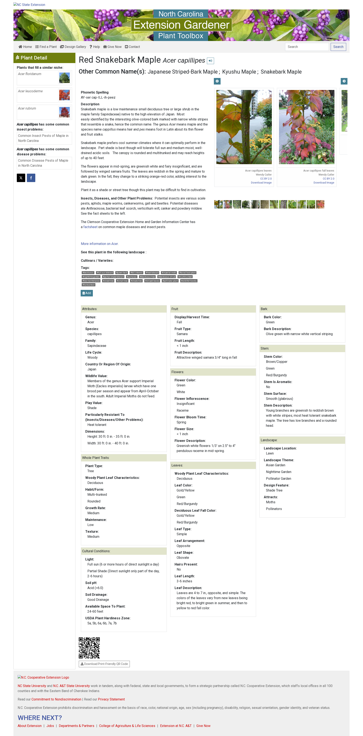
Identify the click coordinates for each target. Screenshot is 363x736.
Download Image (261, 182)
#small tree (122, 281)
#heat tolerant (152, 272)
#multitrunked (185, 277)
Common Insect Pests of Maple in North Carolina (43, 138)
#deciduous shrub (166, 277)
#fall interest (136, 272)
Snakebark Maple (281, 72)
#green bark (121, 272)
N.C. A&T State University (71, 686)
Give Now (114, 47)
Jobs (50, 726)
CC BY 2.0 (266, 178)
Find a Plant (48, 47)
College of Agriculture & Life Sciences (127, 726)
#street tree (108, 281)
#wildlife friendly (189, 281)
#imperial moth (169, 272)
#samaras (132, 277)
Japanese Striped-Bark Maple (183, 72)
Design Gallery (75, 47)
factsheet (90, 227)
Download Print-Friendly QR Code (106, 664)
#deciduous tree (147, 277)
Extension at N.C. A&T (176, 726)
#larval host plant (187, 272)
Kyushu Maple (239, 72)
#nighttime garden (91, 277)
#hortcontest (89, 285)
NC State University (32, 686)
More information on (99, 244)
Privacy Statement (111, 699)
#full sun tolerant (105, 272)
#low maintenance (91, 281)
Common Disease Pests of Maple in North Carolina (43, 163)
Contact (134, 47)
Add (88, 293)
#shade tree (136, 281)
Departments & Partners (76, 726)
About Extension (30, 726)
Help (96, 47)
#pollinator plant (170, 281)
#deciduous (88, 272)
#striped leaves (152, 281)
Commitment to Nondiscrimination (56, 699)
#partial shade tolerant (113, 277)
